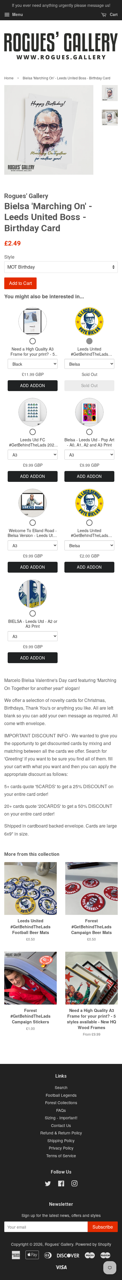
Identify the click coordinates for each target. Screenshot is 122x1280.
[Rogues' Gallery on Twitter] (48, 1184)
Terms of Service (61, 1155)
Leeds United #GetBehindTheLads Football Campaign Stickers (89, 535)
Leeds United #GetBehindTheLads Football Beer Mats (89, 354)
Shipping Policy (61, 1140)
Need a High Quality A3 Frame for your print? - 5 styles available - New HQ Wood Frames (33, 356)
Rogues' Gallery (59, 1244)
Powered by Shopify (93, 1244)
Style (9, 256)
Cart (113, 14)
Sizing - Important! (61, 1117)
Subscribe (102, 1226)
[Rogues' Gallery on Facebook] (61, 1184)
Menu (17, 14)
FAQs (61, 1110)
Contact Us (61, 1125)
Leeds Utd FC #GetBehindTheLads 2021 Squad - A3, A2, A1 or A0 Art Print (32, 447)
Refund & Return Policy (61, 1133)
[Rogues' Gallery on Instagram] (74, 1184)
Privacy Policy (61, 1148)
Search (61, 1087)
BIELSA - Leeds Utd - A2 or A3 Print (32, 623)
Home (9, 77)
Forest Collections (61, 1102)
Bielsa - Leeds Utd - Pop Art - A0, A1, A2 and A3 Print (89, 442)
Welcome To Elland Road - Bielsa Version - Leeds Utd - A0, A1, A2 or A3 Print (33, 535)
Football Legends (61, 1095)
